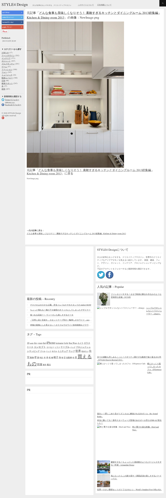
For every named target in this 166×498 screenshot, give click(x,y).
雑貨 (3, 89)
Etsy (35, 343)
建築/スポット (7, 83)
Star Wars (73, 342)
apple (32, 343)
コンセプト (40, 346)
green (40, 343)
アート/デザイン (8, 55)
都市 (44, 364)
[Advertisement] (51, 201)
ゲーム (4, 66)
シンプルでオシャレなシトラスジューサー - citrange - (154, 311)
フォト (4, 72)
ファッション (7, 69)
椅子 (55, 357)
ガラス (87, 342)
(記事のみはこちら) (10, 102)
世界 (78, 351)
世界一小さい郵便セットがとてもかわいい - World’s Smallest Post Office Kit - (129, 489)
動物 (32, 357)
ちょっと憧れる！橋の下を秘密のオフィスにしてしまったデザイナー (60, 309)
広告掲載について (104, 5)
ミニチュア (63, 351)
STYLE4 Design (15, 4)
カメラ (80, 343)
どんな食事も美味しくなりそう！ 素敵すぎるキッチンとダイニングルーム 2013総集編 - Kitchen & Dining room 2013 (90, 171)
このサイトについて (86, 5)
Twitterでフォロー (12, 99)
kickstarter (60, 343)
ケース (30, 347)
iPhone (50, 342)
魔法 (49, 364)
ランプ (72, 351)
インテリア (6, 58)
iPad (44, 343)
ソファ (57, 347)
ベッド (48, 351)
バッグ (72, 347)
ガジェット (6, 61)
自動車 (69, 357)
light (66, 342)
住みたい (85, 351)
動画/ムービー (7, 78)
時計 (41, 357)
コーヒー (50, 347)
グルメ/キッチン (8, 63)
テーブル (65, 346)
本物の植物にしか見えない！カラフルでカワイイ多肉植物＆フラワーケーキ (61, 325)
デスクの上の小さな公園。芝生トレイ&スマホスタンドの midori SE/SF (60, 304)
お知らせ (5, 52)
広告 (3, 80)
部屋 (39, 364)
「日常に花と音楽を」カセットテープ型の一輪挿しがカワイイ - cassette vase (61, 320)
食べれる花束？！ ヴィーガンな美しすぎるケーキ (51, 314)
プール (42, 351)
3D (28, 343)
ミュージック (7, 75)
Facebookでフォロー (13, 104)
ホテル (54, 351)
